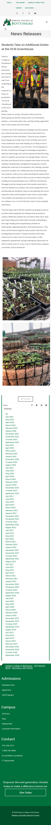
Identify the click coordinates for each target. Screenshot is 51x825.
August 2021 (10, 561)
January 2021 (10, 581)
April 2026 (9, 422)
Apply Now (6, 690)
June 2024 (9, 470)
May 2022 (9, 536)
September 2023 (12, 493)
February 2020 (11, 612)
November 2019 (12, 621)
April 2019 (9, 638)
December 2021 (12, 550)
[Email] (41, 405)
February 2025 (11, 453)
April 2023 (9, 505)
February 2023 (11, 510)
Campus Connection (36, 2)
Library (19, 8)
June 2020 (9, 601)
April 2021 (9, 573)
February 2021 (11, 578)
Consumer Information (11, 728)
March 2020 (10, 610)
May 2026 (9, 419)
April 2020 (9, 607)
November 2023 (12, 487)
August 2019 (10, 629)
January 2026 (10, 431)
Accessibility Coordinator (12, 755)
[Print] (46, 405)
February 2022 (11, 544)
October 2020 (11, 590)
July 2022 (9, 530)
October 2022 (11, 522)
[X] (23, 13)
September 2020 (12, 593)
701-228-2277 (8, 745)
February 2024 (11, 482)
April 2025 (9, 448)
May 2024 (9, 473)
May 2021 (9, 570)
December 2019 (12, 618)
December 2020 (12, 584)
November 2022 (12, 519)
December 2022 (12, 516)
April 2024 (9, 476)
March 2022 (10, 541)
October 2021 (11, 556)
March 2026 (10, 425)
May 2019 (9, 635)
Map (4, 718)
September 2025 (12, 442)
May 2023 (9, 502)
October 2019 (11, 624)
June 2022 (9, 533)
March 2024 (10, 479)
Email (9, 2)
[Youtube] (35, 13)
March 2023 (10, 507)
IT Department (8, 760)
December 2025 (12, 434)
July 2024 (9, 468)
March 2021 (10, 575)
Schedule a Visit (8, 685)
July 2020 (9, 598)
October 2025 (11, 439)
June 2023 (9, 499)
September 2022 (12, 524)
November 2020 (12, 587)
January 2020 (10, 615)
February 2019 (11, 644)
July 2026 (9, 417)
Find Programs (8, 695)
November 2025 (12, 436)
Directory (6, 713)
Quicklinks (29, 8)
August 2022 (10, 527)
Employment (7, 723)
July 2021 (9, 564)
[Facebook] (17, 13)
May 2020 (9, 604)
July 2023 (9, 496)
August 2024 (10, 465)
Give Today (25, 792)
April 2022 (9, 539)
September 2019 (12, 627)
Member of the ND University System (25, 815)
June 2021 (9, 567)
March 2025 (10, 451)
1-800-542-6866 (9, 750)
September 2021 (12, 558)
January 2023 (10, 513)
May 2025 (9, 445)
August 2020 (10, 595)
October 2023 (11, 490)
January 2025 (10, 456)
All (6, 414)
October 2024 (11, 462)
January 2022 (10, 547)
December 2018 (12, 646)
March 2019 (10, 641)
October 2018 (11, 652)
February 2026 (11, 428)
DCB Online (20, 2)
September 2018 (12, 655)
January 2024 (10, 485)
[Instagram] (29, 13)
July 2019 (9, 632)
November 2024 (12, 459)
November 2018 (12, 649)
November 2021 (12, 553)
